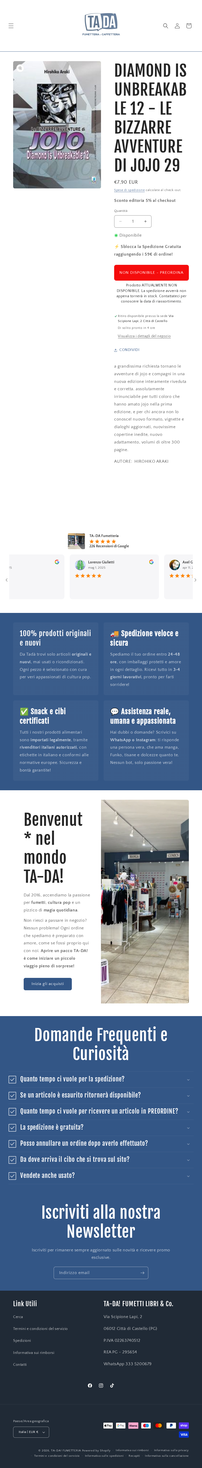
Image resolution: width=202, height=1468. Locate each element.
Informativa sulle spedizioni (104, 1455)
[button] (11, 26)
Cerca (18, 1317)
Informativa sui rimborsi (33, 1353)
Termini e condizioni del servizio (40, 1329)
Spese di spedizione (129, 190)
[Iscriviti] (142, 1273)
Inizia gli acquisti (48, 984)
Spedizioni (22, 1341)
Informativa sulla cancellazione (167, 1455)
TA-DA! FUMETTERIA (66, 1450)
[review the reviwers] (40, 563)
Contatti (20, 1365)
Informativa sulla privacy (171, 1450)
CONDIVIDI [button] (129, 350)
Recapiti (134, 1455)
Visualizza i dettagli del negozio (144, 336)
